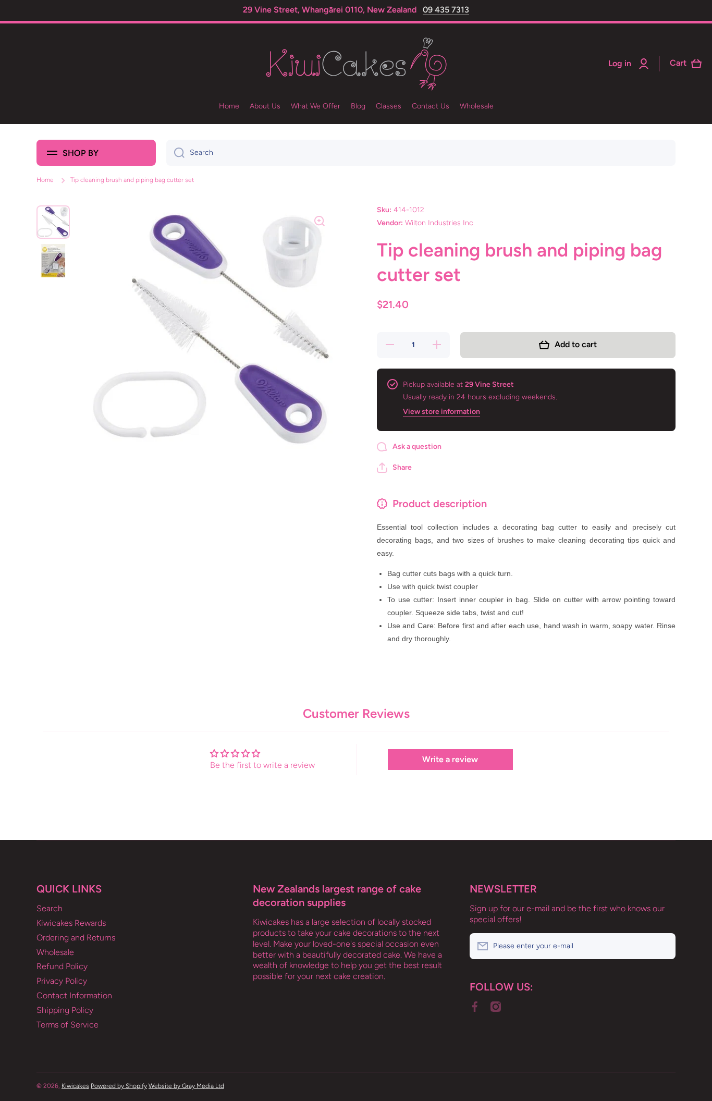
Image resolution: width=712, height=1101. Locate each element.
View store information (441, 411)
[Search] (175, 153)
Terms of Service (67, 1025)
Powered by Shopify (119, 1086)
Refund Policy (62, 966)
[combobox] (421, 153)
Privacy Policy (61, 981)
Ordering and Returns (75, 938)
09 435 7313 (446, 10)
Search (49, 908)
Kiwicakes (75, 1086)
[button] (394, 467)
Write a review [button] (450, 759)
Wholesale (55, 952)
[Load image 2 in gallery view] (53, 260)
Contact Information (74, 995)
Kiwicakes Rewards (71, 923)
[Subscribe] (662, 946)
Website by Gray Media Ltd (186, 1086)
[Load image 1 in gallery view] (53, 222)
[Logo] (356, 63)
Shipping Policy (64, 1010)
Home (45, 180)
